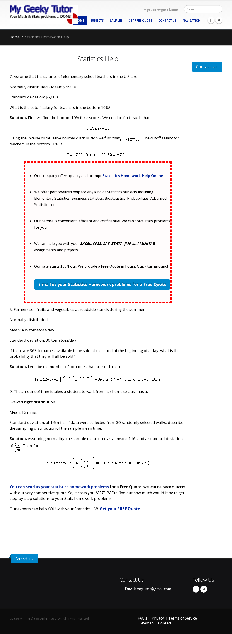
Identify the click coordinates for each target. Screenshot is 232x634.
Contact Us (167, 20)
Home (80, 20)
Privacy (158, 618)
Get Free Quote (140, 20)
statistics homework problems (80, 486)
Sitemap (147, 623)
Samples (116, 20)
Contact (164, 623)
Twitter (218, 20)
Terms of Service (182, 618)
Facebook (211, 20)
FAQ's (142, 618)
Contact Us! (207, 66)
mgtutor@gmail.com (154, 588)
